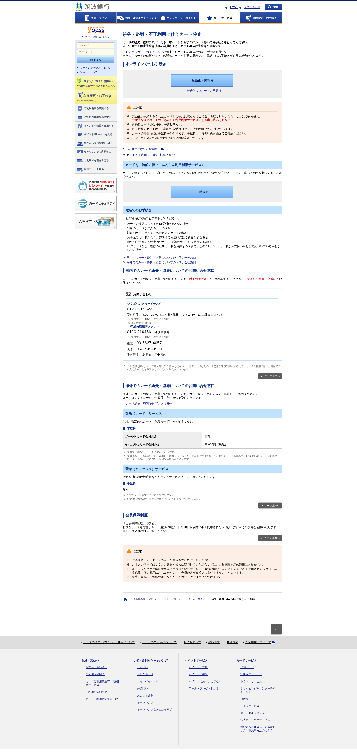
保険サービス (248, 698)
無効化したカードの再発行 (204, 90)
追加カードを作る (94, 169)
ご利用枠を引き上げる (96, 160)
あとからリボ (145, 674)
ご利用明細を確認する (96, 108)
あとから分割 (145, 695)
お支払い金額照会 (96, 667)
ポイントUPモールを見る (98, 134)
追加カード (247, 667)
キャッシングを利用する (97, 151)
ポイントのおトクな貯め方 (205, 681)
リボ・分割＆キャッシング (150, 660)
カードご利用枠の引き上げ (102, 698)
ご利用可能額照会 (96, 691)
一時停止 (202, 192)
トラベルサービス (251, 681)
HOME (234, 7)
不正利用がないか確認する (143, 149)
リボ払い (142, 667)
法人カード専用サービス (255, 719)
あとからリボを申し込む (97, 143)
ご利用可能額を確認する (97, 117)
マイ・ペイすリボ (148, 681)
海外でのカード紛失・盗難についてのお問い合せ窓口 (161, 262)
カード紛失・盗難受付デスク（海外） (150, 403)
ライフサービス (249, 706)
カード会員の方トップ (97, 36)
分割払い (142, 688)
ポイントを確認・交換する (99, 125)
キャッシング (145, 702)
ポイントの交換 (198, 667)
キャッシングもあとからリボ (154, 709)
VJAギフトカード (251, 674)
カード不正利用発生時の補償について (151, 154)
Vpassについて (88, 72)
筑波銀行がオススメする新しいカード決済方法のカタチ (257, 728)
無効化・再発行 (202, 80)
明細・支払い (90, 660)
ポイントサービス (196, 660)
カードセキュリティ (194, 599)
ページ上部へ (272, 376)
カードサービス (167, 599)
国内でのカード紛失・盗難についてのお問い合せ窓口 (161, 257)
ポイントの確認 (198, 674)
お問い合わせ (252, 7)
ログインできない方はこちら (96, 67)
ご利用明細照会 (95, 674)
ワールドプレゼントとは (203, 688)
